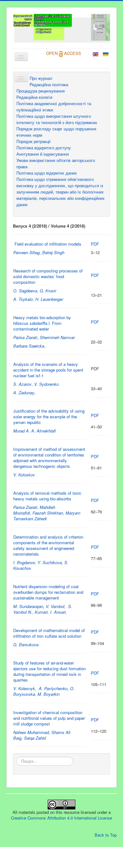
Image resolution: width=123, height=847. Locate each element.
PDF (95, 244)
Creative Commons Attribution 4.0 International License (61, 818)
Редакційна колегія (34, 97)
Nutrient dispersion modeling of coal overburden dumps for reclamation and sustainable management (48, 592)
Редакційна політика (49, 84)
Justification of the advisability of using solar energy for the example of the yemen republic (49, 416)
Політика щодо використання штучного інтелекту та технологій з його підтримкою (56, 119)
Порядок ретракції (33, 141)
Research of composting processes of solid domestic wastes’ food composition (48, 276)
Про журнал (41, 78)
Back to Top (106, 835)
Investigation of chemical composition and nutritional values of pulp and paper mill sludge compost (49, 718)
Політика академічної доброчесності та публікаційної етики (53, 106)
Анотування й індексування (42, 154)
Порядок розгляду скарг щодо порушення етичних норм (56, 132)
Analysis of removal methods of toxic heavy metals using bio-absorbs (47, 496)
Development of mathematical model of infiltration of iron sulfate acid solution (49, 633)
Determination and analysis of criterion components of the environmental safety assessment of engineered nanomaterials (48, 545)
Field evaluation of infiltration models (48, 244)
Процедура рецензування (40, 91)
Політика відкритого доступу (43, 148)
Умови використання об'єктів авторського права (55, 163)
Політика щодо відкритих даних (46, 173)
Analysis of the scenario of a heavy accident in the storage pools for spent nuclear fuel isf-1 (48, 370)
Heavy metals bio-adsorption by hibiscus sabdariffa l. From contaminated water (42, 323)
